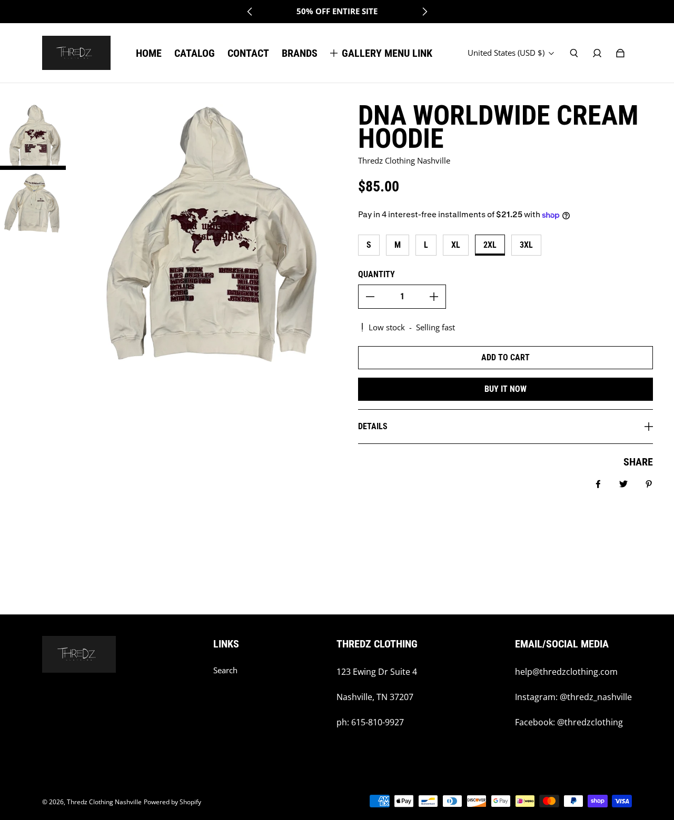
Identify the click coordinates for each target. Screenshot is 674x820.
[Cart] (620, 53)
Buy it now (505, 389)
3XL (526, 245)
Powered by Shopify (172, 801)
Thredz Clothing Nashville (104, 801)
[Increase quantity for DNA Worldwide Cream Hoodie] (433, 296)
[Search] (574, 53)
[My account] (597, 53)
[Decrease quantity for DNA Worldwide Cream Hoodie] (370, 296)
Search (225, 670)
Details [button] (373, 426)
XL (455, 245)
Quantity (376, 274)
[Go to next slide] (424, 11)
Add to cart (505, 357)
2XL (490, 245)
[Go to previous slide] (250, 11)
